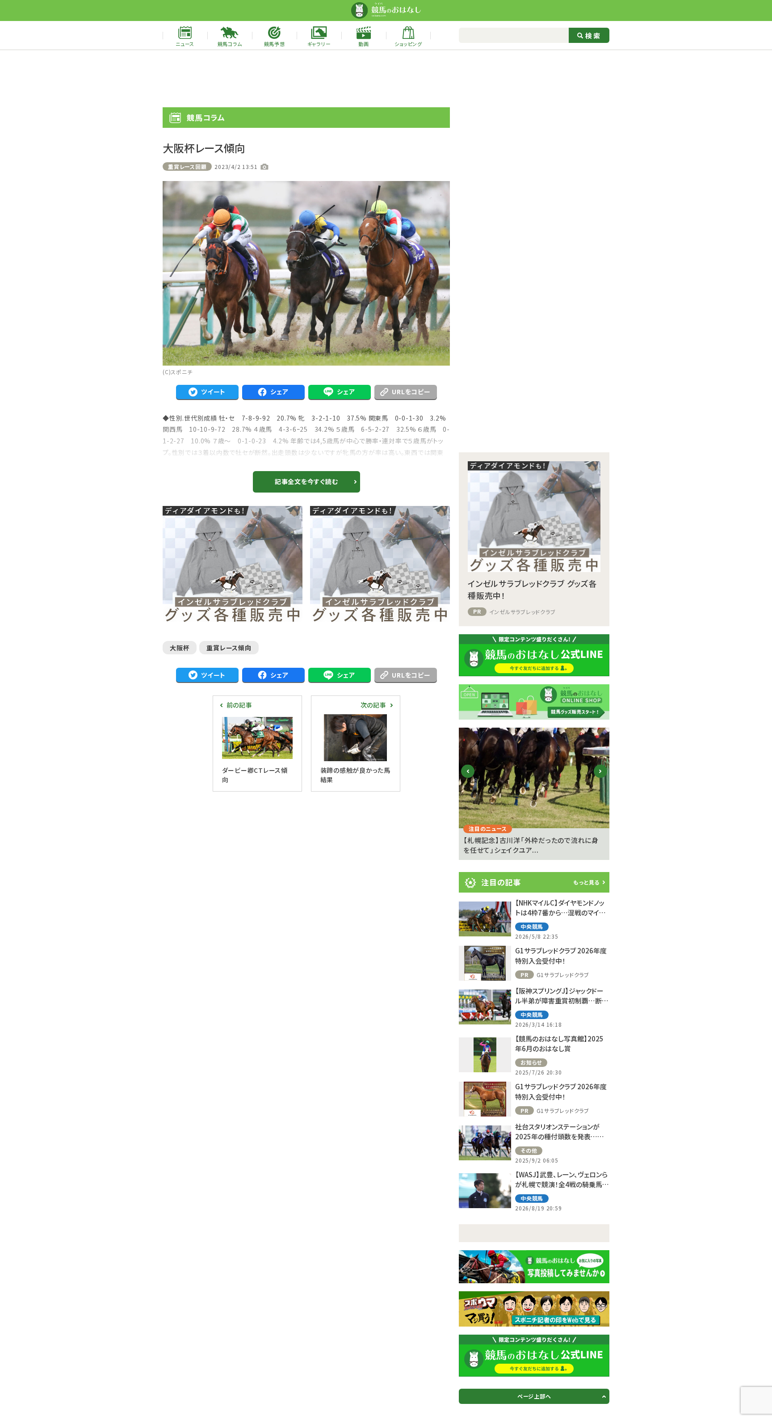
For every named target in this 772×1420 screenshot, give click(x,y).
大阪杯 (179, 647)
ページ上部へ (534, 1396)
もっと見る (586, 882)
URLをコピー (411, 391)
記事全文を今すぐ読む (306, 481)
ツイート (213, 391)
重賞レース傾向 (228, 647)
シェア (279, 391)
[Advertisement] (386, 79)
